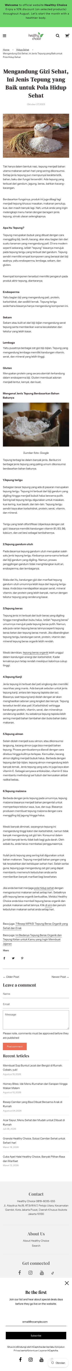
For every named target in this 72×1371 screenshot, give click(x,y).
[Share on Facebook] (4, 958)
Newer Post (59, 977)
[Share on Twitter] (13, 958)
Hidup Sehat (22, 49)
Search (36, 1245)
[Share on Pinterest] (22, 958)
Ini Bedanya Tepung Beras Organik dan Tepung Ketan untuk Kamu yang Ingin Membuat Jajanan (32, 939)
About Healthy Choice (36, 1240)
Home (6, 49)
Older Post (12, 977)
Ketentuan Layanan (37, 1350)
